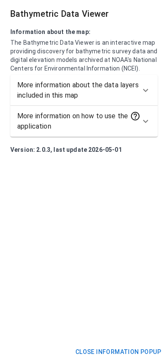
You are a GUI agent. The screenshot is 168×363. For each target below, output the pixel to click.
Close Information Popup (118, 351)
